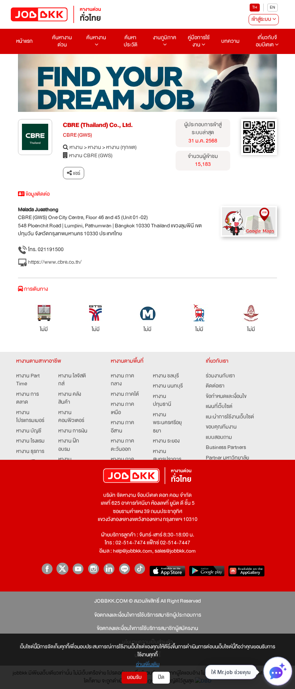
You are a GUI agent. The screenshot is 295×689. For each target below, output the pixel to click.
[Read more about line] (124, 569)
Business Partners (226, 448)
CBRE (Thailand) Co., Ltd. (98, 125)
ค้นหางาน (96, 37)
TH (254, 7)
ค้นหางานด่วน (62, 41)
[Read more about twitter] (62, 569)
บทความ (230, 41)
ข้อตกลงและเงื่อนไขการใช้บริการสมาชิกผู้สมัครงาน (147, 629)
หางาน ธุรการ (30, 452)
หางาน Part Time (28, 380)
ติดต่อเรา (215, 386)
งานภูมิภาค (164, 37)
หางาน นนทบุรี (168, 386)
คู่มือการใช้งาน (199, 41)
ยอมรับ (134, 677)
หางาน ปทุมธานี (162, 401)
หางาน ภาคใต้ (125, 394)
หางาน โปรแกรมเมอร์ (30, 417)
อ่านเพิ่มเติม (147, 664)
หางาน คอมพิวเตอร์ (71, 417)
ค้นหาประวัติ (130, 41)
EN (272, 7)
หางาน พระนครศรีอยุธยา (167, 423)
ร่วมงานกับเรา (220, 376)
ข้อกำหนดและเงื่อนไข (226, 397)
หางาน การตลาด (27, 398)
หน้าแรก (24, 41)
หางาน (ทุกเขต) (121, 148)
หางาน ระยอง (166, 441)
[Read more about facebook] (47, 569)
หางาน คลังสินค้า (69, 398)
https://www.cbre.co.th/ (54, 262)
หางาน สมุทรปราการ (167, 456)
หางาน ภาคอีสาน (122, 427)
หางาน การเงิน (72, 431)
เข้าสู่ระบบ (261, 19)
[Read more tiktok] (140, 569)
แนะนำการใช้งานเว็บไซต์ (230, 417)
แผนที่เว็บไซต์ (219, 407)
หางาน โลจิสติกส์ (72, 380)
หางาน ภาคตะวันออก (122, 445)
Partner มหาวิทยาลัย (227, 458)
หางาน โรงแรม (30, 441)
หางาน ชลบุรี (166, 376)
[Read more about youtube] (78, 569)
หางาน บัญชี (28, 431)
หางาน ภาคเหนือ (122, 408)
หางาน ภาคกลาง (122, 380)
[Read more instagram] (93, 569)
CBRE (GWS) (77, 135)
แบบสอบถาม (219, 438)
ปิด (161, 677)
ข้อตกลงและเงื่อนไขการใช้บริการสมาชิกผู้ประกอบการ (147, 615)
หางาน (76, 148)
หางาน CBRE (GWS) (91, 156)
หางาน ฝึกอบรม (68, 445)
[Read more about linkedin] (109, 569)
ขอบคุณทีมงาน (221, 427)
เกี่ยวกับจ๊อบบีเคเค (266, 41)
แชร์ (76, 173)
